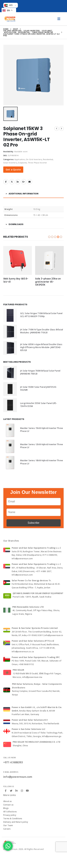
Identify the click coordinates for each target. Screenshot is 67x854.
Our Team (8, 825)
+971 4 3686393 (13, 762)
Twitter (11, 181)
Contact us (8, 804)
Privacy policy (9, 815)
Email (29, 181)
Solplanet (22, 162)
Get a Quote (13, 169)
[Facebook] (5, 790)
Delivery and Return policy (15, 822)
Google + (23, 181)
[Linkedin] (16, 790)
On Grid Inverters (34, 159)
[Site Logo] (9, 18)
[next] (61, 128)
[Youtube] (27, 790)
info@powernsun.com (17, 777)
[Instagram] (22, 790)
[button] (49, 237)
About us (7, 801)
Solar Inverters (10, 162)
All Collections (10, 811)
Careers (7, 828)
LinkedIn (17, 181)
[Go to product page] (17, 260)
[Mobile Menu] (58, 19)
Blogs (6, 808)
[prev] (56, 128)
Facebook (5, 181)
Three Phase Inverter (37, 162)
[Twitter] (11, 790)
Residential (48, 159)
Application (19, 159)
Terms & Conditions (12, 818)
